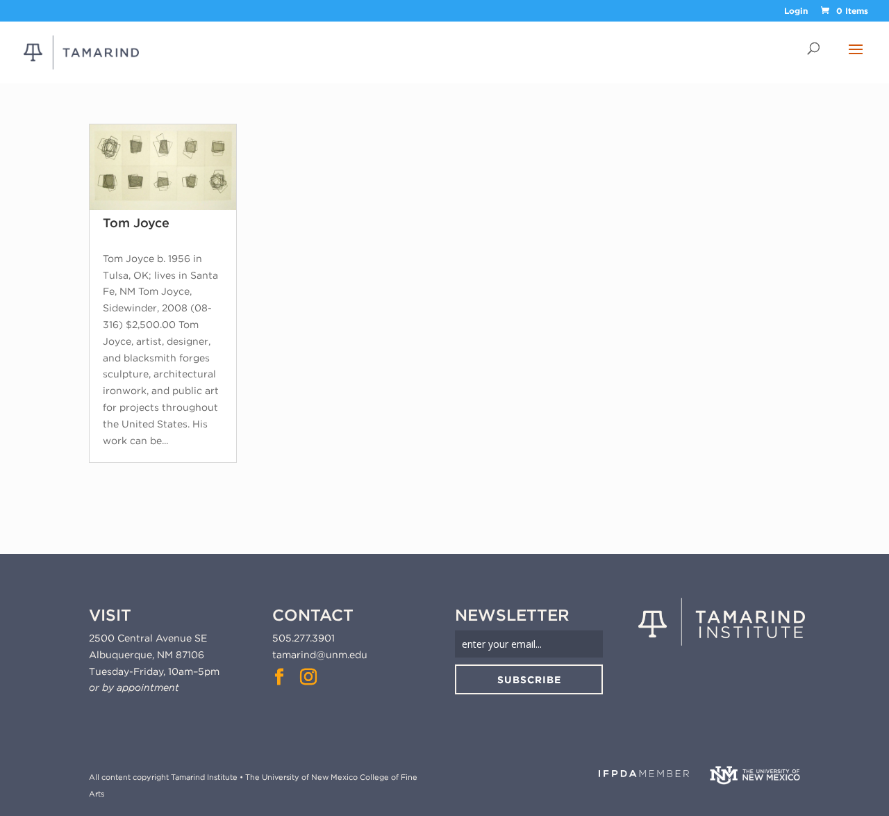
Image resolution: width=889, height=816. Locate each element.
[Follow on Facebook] (279, 677)
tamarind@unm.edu (319, 654)
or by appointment (134, 687)
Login (796, 11)
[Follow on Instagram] (308, 677)
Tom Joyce (136, 222)
